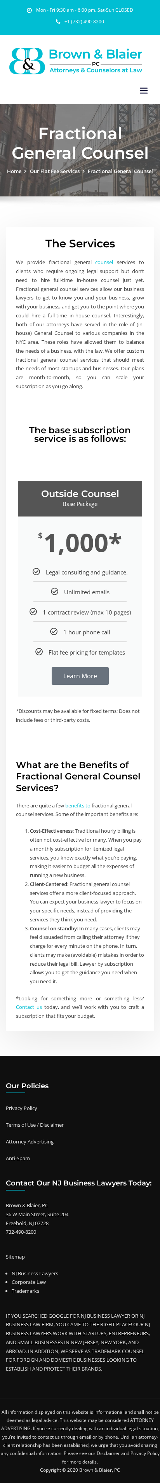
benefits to (78, 805)
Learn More (80, 676)
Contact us (29, 1006)
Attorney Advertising (30, 1141)
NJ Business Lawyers (35, 1273)
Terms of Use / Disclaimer (35, 1124)
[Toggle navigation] (143, 91)
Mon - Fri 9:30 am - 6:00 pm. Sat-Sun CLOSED (84, 10)
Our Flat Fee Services (55, 171)
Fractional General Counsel (120, 171)
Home (14, 171)
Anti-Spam (18, 1158)
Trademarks (25, 1290)
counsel (102, 262)
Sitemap (15, 1256)
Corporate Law (29, 1281)
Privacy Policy (21, 1108)
